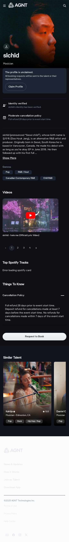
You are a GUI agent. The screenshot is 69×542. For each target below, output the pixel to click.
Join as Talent (12, 480)
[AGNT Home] (17, 6)
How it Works (11, 472)
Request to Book (34, 336)
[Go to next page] (36, 248)
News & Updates (13, 464)
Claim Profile (16, 87)
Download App (12, 487)
